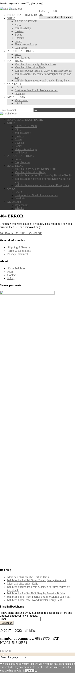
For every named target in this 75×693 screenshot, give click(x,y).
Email (3, 619)
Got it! (30, 670)
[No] (36, 671)
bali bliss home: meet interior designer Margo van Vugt (38, 596)
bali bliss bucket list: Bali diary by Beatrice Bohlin (36, 593)
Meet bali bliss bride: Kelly (22, 583)
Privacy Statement (17, 254)
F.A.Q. (11, 278)
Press (10, 271)
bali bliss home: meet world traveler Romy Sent (34, 599)
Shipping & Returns (18, 247)
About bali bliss (16, 268)
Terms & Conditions (19, 250)
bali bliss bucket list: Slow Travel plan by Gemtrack (36, 580)
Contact (11, 275)
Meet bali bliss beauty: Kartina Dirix (28, 577)
